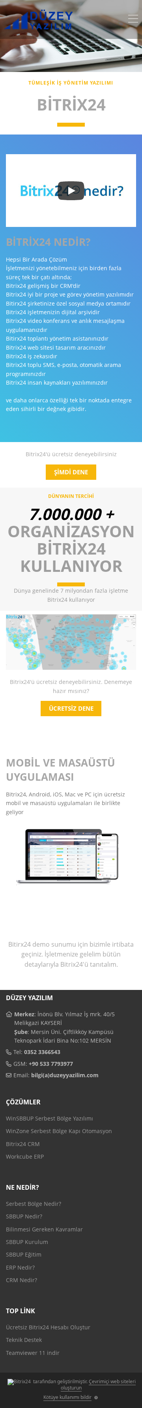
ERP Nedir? (20, 1267)
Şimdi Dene (71, 472)
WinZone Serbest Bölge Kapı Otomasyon (59, 1131)
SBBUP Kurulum (27, 1242)
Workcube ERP (25, 1156)
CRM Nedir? (21, 1280)
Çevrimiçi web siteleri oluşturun (98, 1384)
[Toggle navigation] (133, 20)
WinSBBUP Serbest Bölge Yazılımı (49, 1118)
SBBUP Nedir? (24, 1216)
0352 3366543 (42, 1052)
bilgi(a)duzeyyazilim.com (65, 1075)
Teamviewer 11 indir (33, 1352)
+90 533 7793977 (51, 1063)
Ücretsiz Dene (71, 708)
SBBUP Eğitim (23, 1254)
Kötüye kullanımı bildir (67, 1397)
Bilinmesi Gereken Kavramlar (44, 1229)
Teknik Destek (24, 1339)
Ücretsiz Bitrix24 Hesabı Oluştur (48, 1327)
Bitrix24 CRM (23, 1144)
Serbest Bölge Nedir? (33, 1203)
